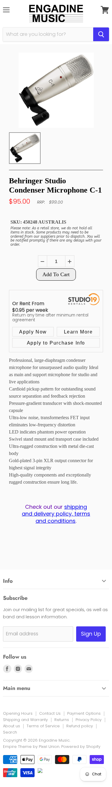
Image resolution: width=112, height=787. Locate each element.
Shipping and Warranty (25, 720)
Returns (61, 720)
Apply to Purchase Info (56, 342)
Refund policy (79, 726)
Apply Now (33, 331)
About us (11, 726)
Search (10, 732)
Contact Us (50, 713)
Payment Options (84, 713)
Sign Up (91, 633)
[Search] (101, 34)
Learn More (78, 331)
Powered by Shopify (80, 746)
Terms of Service (43, 726)
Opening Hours (18, 713)
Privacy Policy (89, 720)
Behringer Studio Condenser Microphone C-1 (55, 185)
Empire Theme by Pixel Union (31, 746)
